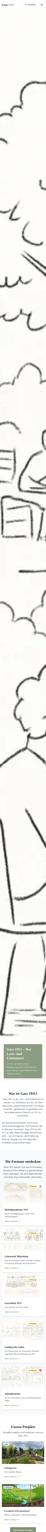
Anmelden (32, 5)
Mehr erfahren (10, 1476)
